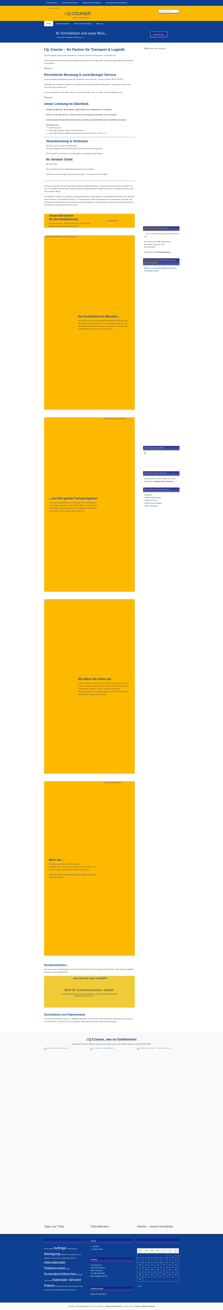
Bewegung (52, 1254)
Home (48, 24)
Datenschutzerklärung (113, 1306)
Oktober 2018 (97, 1249)
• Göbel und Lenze (151, 500)
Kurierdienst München (70, 3)
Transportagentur (59, 1290)
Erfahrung (54, 1258)
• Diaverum (148, 495)
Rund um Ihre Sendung (83, 24)
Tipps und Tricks (54, 1226)
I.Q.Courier (78, 13)
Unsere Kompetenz (63, 24)
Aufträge (60, 1248)
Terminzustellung (49, 1290)
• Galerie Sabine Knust (152, 497)
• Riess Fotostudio (150, 506)
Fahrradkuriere (100, 1226)
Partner (65, 1286)
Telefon (81, 1286)
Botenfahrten (64, 1254)
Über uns (99, 24)
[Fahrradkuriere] (111, 1135)
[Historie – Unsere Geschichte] (158, 1135)
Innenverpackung (70, 1258)
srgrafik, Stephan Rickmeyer (145, 1306)
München (69, 1274)
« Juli (139, 1286)
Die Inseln (78, 1254)
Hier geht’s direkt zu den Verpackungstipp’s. (94, 691)
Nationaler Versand (66, 1280)
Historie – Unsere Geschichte (155, 1226)
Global (63, 1258)
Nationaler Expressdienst (92, 3)
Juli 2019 (95, 1246)
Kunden (67, 1269)
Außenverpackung (72, 1248)
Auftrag (51, 1248)
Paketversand (59, 1286)
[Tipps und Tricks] (65, 1135)
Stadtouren (75, 1286)
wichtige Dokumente (70, 1290)
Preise (70, 1286)
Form (59, 1258)
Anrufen (46, 1248)
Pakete (49, 1285)
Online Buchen (51, 3)
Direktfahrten (47, 1258)
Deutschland (71, 1254)
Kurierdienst (53, 1274)
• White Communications (153, 503)
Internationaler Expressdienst (116, 3)
